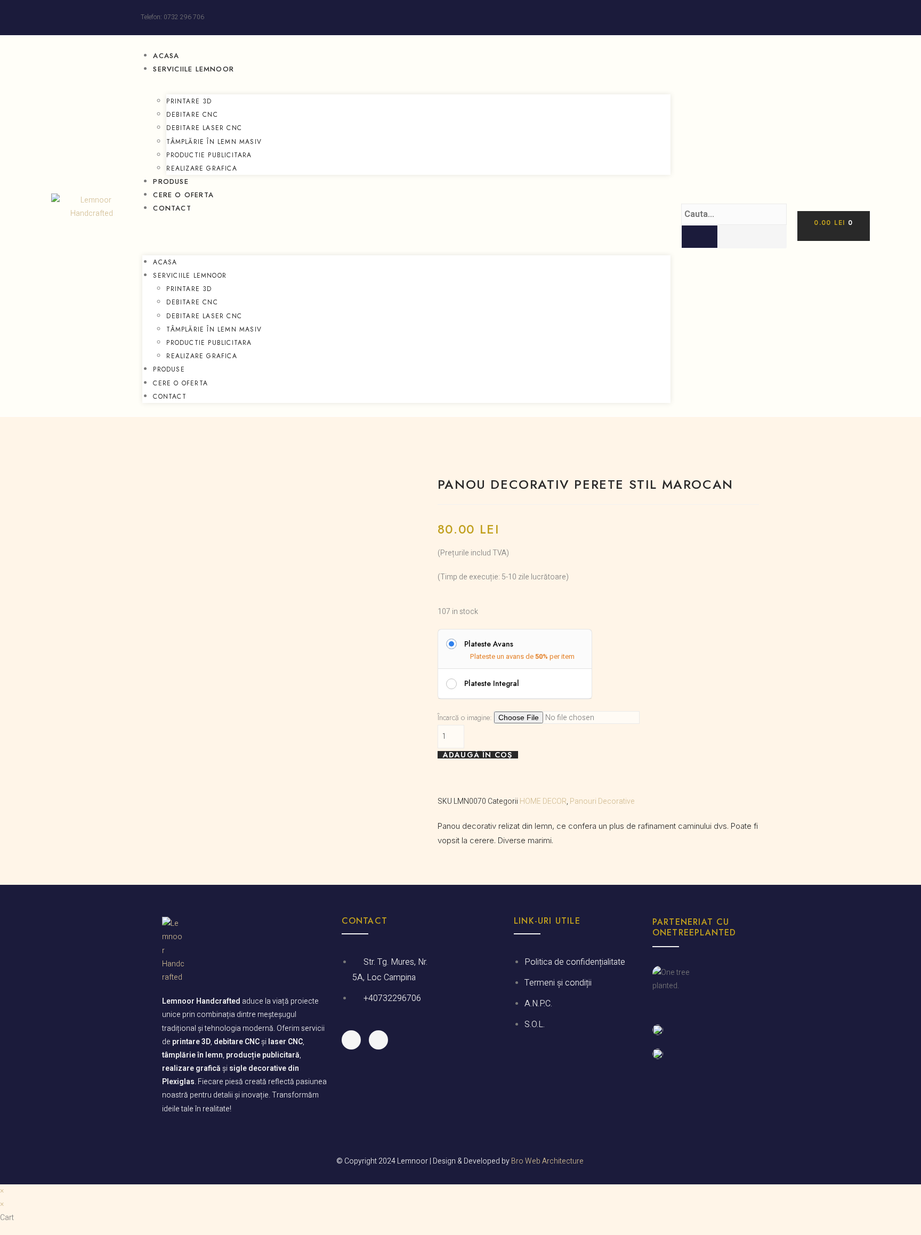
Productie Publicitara (209, 155)
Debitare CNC (191, 114)
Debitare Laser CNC (204, 128)
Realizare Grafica (201, 168)
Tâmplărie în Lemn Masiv (214, 142)
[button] (406, 230)
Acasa (166, 56)
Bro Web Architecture (547, 1161)
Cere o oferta (183, 195)
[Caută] (699, 236)
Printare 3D (189, 101)
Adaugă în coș (478, 754)
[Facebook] (351, 1040)
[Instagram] (378, 1040)
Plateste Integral (491, 683)
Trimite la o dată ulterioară (289, 713)
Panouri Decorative (602, 801)
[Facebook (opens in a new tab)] (765, 17)
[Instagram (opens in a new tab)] (775, 17)
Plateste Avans (488, 644)
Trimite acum (289, 685)
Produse (170, 181)
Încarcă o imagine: (465, 717)
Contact (172, 208)
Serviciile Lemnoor (193, 69)
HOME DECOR (543, 801)
